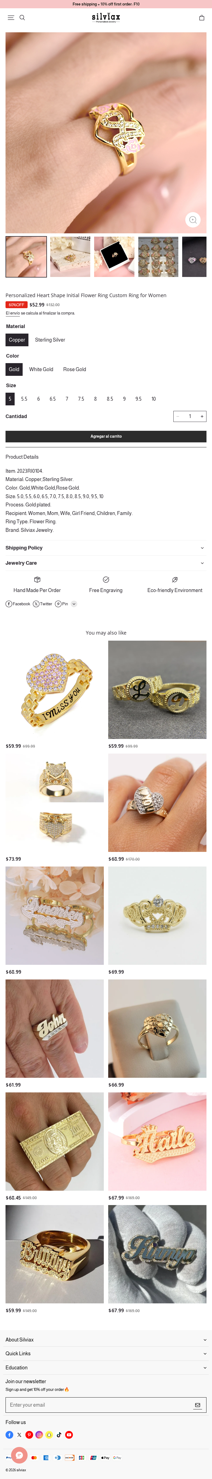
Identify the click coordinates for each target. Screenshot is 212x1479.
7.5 (81, 399)
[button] (11, 17)
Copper (17, 340)
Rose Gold (74, 369)
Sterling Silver (50, 340)
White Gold (41, 369)
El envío (13, 313)
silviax (21, 1470)
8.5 (110, 399)
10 (154, 399)
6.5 (53, 399)
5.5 (24, 399)
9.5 (139, 399)
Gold (14, 369)
